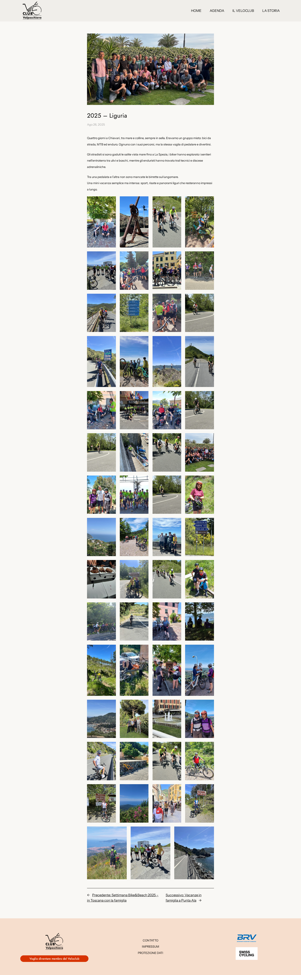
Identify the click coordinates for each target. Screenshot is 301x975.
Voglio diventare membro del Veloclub (54, 959)
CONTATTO (150, 940)
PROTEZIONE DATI (150, 953)
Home (196, 11)
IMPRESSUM (150, 946)
